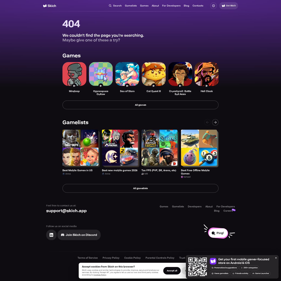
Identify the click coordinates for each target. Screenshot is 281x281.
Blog (186, 5)
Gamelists (131, 5)
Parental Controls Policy (160, 257)
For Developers (171, 5)
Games (144, 5)
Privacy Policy (111, 257)
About (155, 5)
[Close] (276, 258)
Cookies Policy (100, 275)
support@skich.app (66, 210)
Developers (194, 206)
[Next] (215, 122)
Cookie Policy (132, 257)
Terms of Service (88, 257)
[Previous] (207, 122)
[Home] (49, 6)
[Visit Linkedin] (51, 235)
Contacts (198, 5)
